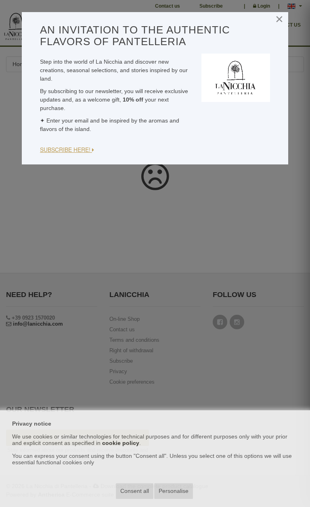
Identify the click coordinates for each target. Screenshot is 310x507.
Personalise (174, 491)
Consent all (134, 491)
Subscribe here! (66, 149)
